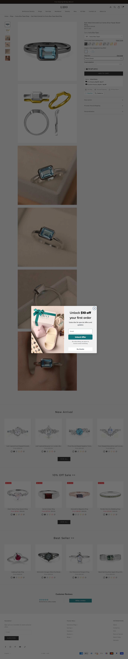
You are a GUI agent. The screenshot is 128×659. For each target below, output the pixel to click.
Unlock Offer (80, 337)
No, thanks (80, 349)
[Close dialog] (94, 308)
